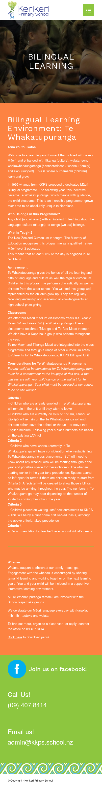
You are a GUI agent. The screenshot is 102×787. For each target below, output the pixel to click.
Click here (15, 637)
